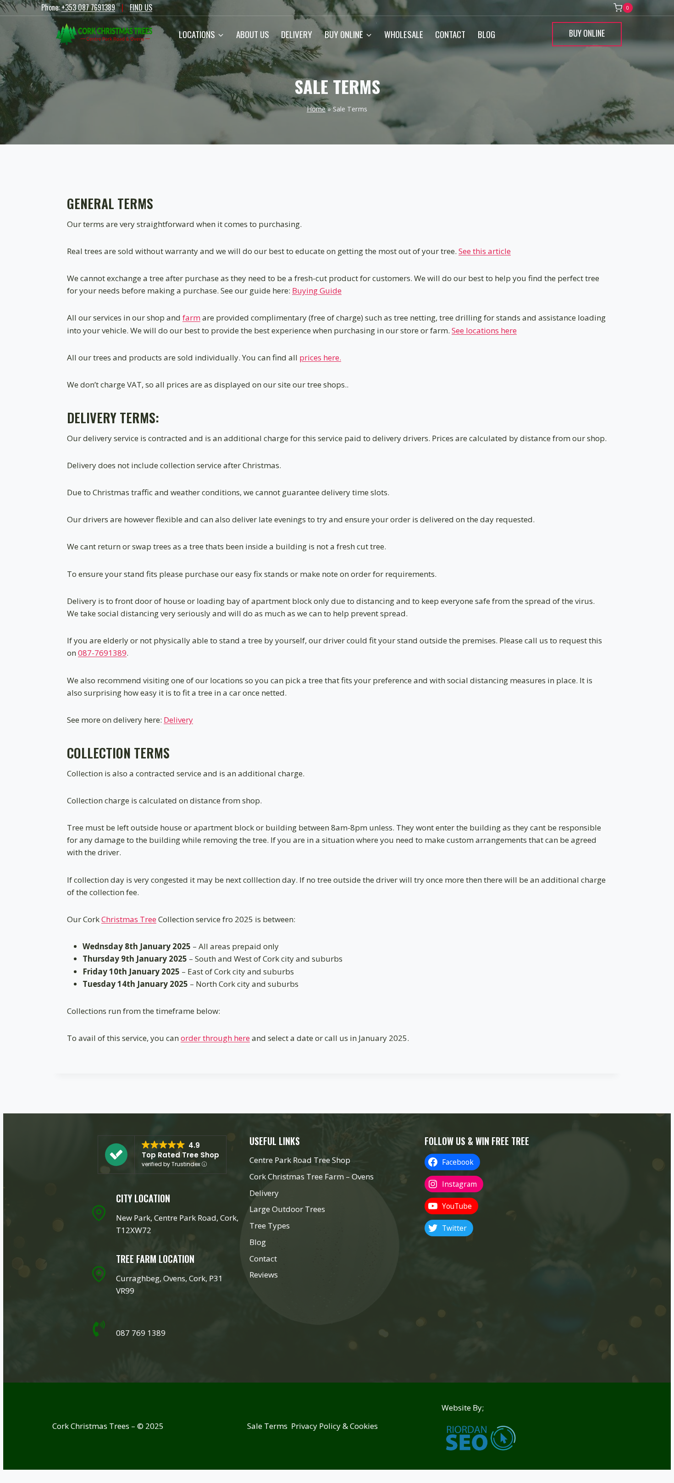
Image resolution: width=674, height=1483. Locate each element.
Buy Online (587, 33)
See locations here (484, 330)
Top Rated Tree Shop (180, 1155)
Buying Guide (317, 290)
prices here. (320, 357)
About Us (252, 34)
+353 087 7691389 (88, 7)
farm (191, 317)
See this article (485, 251)
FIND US (141, 7)
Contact (450, 34)
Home (316, 109)
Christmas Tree (128, 919)
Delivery (296, 34)
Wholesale (403, 34)
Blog (486, 34)
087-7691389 (102, 652)
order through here (215, 1038)
